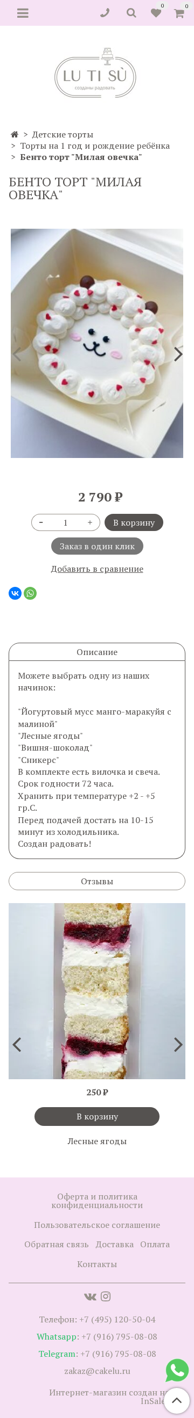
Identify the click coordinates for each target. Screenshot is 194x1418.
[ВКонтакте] (15, 593)
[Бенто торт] (97, 343)
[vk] (90, 1296)
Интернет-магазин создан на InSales (109, 1396)
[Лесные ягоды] (97, 991)
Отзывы (97, 881)
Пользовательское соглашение (97, 1225)
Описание (97, 652)
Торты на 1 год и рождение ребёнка (95, 145)
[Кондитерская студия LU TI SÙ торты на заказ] (97, 73)
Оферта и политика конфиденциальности (97, 1200)
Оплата (155, 1244)
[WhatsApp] (30, 593)
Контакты (97, 1264)
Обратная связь (56, 1244)
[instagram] (105, 1296)
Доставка (115, 1244)
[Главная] (15, 134)
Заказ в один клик (97, 546)
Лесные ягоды (97, 1141)
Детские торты (62, 134)
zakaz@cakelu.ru (97, 1371)
